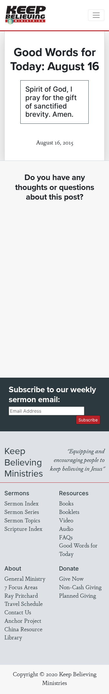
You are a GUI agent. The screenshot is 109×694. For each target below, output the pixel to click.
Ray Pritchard (21, 595)
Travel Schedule (23, 603)
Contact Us (17, 612)
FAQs (66, 537)
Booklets (69, 512)
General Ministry (24, 578)
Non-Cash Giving (80, 587)
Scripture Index (23, 528)
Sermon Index (21, 503)
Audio (66, 528)
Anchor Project (22, 620)
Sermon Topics (22, 520)
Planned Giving (77, 595)
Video (66, 520)
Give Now (71, 578)
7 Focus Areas (20, 587)
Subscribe (88, 419)
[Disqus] (54, 284)
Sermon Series (21, 512)
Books (66, 503)
